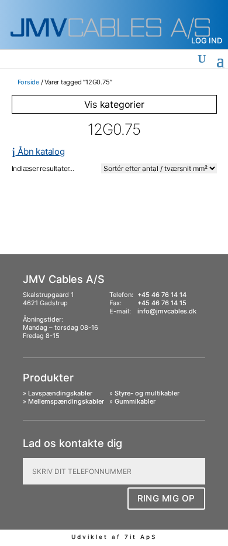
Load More (114, 203)
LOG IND (206, 40)
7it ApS (141, 536)
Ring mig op (166, 498)
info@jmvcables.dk (166, 311)
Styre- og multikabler (147, 393)
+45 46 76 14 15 (161, 303)
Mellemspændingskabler (66, 401)
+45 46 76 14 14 (161, 295)
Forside (28, 82)
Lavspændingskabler (60, 393)
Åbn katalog (38, 151)
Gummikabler (135, 401)
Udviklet (89, 536)
